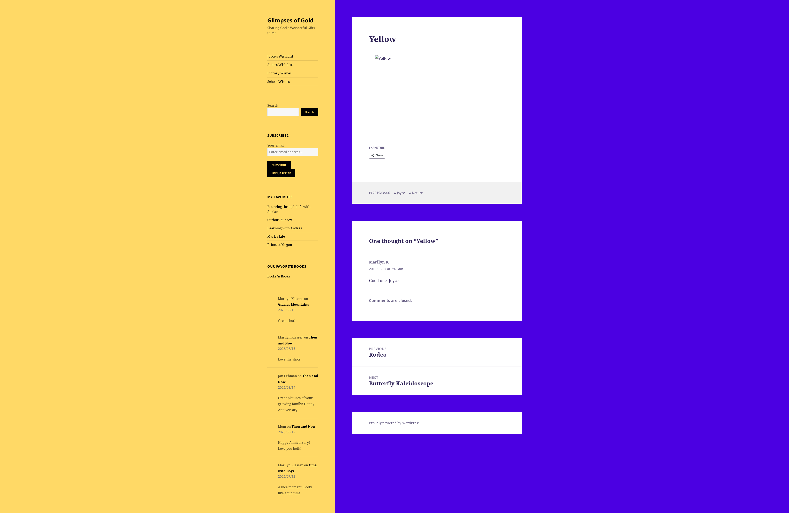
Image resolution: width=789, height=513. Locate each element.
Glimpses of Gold (290, 20)
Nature (417, 193)
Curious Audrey (279, 220)
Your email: (276, 145)
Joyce (401, 193)
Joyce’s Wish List (280, 56)
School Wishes (278, 81)
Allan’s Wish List (280, 64)
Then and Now (304, 426)
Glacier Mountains (293, 304)
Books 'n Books (278, 276)
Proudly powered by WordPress (394, 423)
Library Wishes (279, 73)
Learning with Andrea (284, 228)
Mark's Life (276, 236)
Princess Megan (279, 244)
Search (272, 105)
